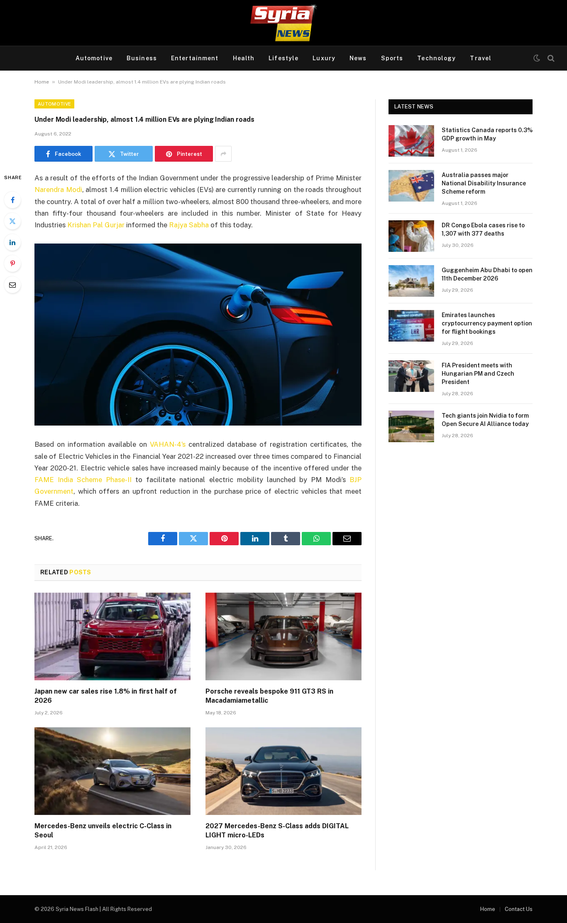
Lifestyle (283, 58)
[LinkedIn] (12, 242)
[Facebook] (12, 200)
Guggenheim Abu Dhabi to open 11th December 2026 (487, 274)
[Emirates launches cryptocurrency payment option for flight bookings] (411, 326)
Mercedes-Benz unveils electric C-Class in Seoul (102, 830)
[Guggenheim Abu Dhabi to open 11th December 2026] (411, 281)
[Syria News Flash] (283, 23)
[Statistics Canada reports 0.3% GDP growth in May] (411, 141)
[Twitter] (12, 221)
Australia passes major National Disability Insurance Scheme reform (484, 183)
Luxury (324, 58)
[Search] (550, 58)
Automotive (94, 58)
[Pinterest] (12, 263)
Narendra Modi (58, 189)
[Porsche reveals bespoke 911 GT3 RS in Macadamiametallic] (283, 637)
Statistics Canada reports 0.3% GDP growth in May (487, 134)
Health (244, 58)
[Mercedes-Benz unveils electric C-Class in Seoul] (112, 771)
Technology (436, 58)
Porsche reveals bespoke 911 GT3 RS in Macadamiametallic (269, 695)
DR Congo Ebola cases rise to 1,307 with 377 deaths (483, 229)
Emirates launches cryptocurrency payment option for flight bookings (487, 323)
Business (142, 58)
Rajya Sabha (189, 225)
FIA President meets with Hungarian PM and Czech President (478, 373)
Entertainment (195, 58)
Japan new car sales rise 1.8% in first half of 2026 (105, 695)
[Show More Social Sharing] (223, 154)
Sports (392, 58)
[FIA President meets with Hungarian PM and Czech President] (411, 376)
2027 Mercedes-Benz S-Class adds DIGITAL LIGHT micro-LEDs (277, 830)
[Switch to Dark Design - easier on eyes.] (536, 58)
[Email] (12, 284)
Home (41, 82)
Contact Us (519, 909)
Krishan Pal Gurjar (96, 225)
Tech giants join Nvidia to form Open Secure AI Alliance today (485, 419)
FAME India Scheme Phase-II (83, 479)
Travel (480, 58)
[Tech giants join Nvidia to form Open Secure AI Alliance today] (411, 426)
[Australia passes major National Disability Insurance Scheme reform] (411, 186)
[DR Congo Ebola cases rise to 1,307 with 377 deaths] (411, 236)
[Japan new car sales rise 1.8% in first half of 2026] (112, 637)
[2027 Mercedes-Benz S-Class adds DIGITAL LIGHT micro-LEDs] (283, 771)
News (358, 58)
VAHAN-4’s (168, 444)
